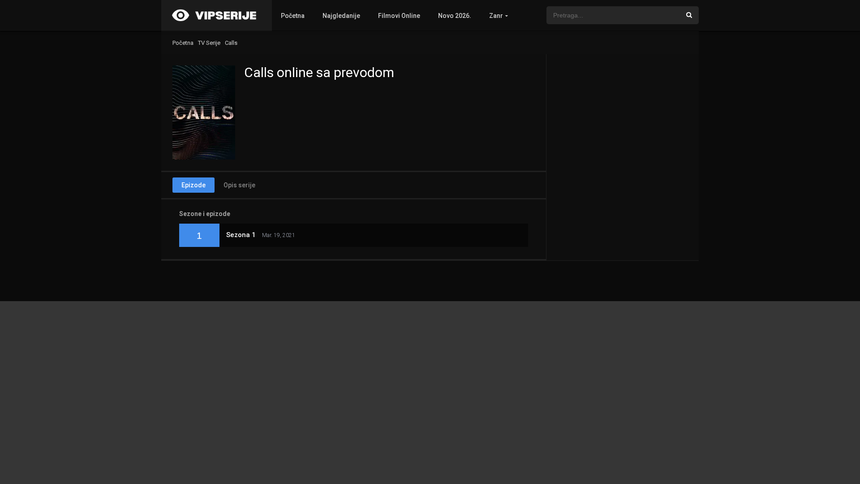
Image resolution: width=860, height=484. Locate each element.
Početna (293, 15)
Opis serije (239, 185)
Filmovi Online (399, 15)
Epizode (193, 185)
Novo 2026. (454, 15)
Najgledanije (341, 15)
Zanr (496, 15)
